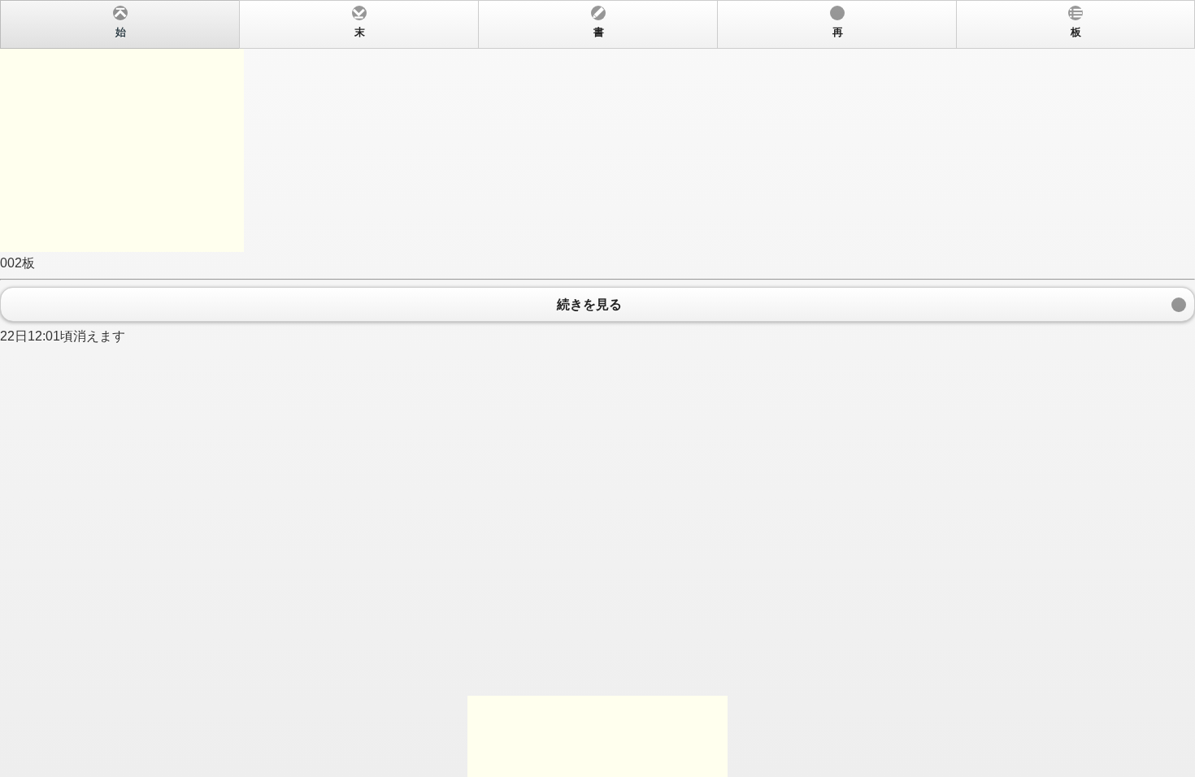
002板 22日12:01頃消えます (540, 185)
